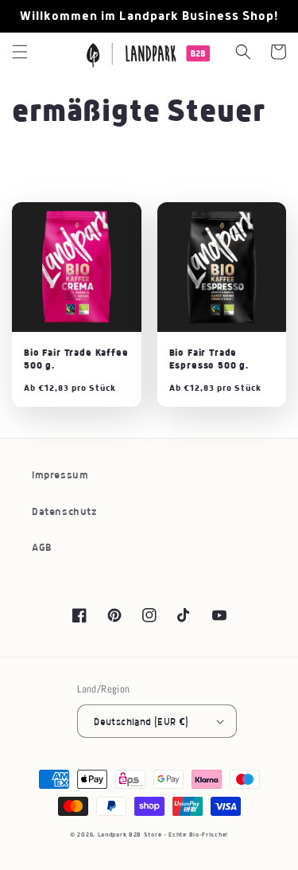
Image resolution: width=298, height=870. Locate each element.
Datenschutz (64, 511)
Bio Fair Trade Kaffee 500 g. (76, 358)
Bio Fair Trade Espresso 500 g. (209, 358)
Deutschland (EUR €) (141, 721)
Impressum (60, 475)
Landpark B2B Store (130, 834)
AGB (42, 547)
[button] (19, 51)
